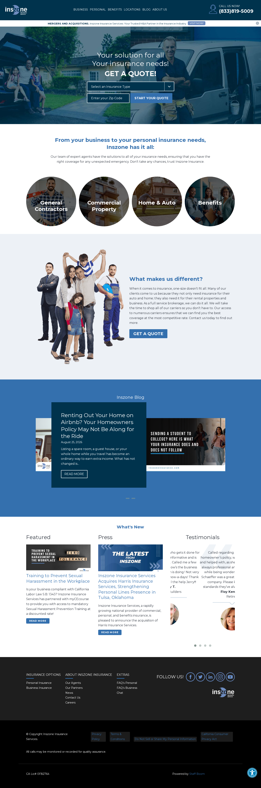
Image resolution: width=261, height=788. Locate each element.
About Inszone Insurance (88, 675)
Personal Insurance (39, 683)
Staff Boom (197, 774)
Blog (146, 9)
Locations (132, 9)
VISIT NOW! (196, 23)
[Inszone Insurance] (16, 10)
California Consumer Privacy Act (215, 736)
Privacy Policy (96, 736)
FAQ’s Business (127, 688)
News (69, 693)
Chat (120, 693)
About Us (159, 9)
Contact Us (72, 697)
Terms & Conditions (118, 736)
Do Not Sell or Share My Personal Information (165, 739)
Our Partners (74, 688)
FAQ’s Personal (127, 683)
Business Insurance (39, 688)
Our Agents (73, 683)
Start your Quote (151, 98)
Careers (70, 702)
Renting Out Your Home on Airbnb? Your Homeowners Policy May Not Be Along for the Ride (176, 425)
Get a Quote (148, 333)
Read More (153, 474)
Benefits (115, 9)
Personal (98, 9)
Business (80, 9)
